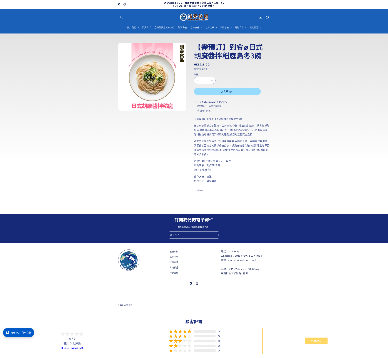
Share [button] (200, 190)
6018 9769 (241, 255)
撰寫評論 (316, 341)
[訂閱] (217, 235)
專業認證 (174, 257)
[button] (121, 17)
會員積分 (174, 267)
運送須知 (174, 251)
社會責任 (174, 273)
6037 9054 (255, 255)
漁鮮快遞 (128, 305)
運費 (205, 69)
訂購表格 (174, 262)
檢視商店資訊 (204, 110)
